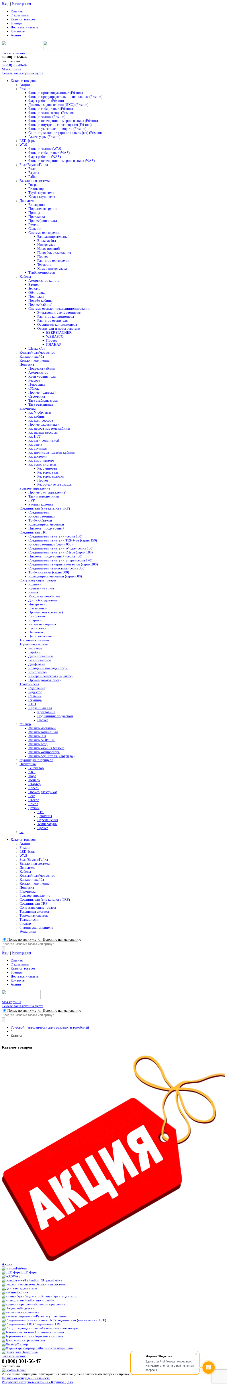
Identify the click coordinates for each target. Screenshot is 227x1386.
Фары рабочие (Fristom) (46, 101)
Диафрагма (36, 664)
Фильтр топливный (43, 732)
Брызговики (37, 608)
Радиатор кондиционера (55, 316)
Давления (44, 816)
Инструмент (37, 604)
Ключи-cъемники (41, 516)
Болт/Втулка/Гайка (34, 165)
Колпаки (34, 584)
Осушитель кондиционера (57, 324)
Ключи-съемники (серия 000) (50, 544)
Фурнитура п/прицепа (36, 760)
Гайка (32, 176)
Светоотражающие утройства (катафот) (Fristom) (65, 133)
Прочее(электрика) (42, 792)
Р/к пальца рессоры (43, 432)
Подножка (36, 296)
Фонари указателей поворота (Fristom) (57, 129)
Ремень (33, 224)
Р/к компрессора (40, 420)
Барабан (34, 652)
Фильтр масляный (42, 728)
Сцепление (36, 688)
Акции (16, 35)
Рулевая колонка (40, 504)
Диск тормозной (40, 656)
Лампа (33, 804)
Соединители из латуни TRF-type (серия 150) (62, 540)
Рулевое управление (35, 488)
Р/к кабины (36, 416)
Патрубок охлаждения (54, 252)
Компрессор (37, 672)
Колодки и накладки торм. (48, 668)
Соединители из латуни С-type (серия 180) (60, 552)
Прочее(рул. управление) (47, 492)
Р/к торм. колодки (50, 476)
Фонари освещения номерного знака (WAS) (61, 161)
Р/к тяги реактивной (43, 440)
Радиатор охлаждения (53, 260)
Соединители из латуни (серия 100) (55, 536)
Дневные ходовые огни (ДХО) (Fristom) (58, 105)
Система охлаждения (44, 232)
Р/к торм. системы (42, 464)
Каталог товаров (23, 19)
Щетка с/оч (36, 348)
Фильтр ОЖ (37, 736)
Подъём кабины (40, 300)
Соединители (38, 512)
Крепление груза (41, 588)
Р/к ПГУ (34, 436)
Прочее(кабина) (40, 304)
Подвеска (27, 364)
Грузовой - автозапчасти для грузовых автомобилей (50, 1027)
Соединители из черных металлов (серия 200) (63, 564)
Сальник (34, 228)
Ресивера (35, 648)
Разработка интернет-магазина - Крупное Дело (37, 1382)
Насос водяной (48, 248)
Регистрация (21, 4)
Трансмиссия (29, 684)
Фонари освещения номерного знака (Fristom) (63, 121)
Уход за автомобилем (44, 596)
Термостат (45, 264)
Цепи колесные (40, 636)
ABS (40, 812)
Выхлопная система (35, 180)
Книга (33, 592)
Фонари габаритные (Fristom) (50, 109)
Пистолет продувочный (46, 528)
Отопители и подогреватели (58, 328)
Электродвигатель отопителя (59, 312)
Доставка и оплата (25, 27)
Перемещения (47, 820)
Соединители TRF (33, 532)
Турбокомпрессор (41, 272)
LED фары (27, 141)
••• (21, 832)
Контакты (18, 31)
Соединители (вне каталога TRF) (45, 508)
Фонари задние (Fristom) (46, 117)
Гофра (32, 184)
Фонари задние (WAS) (45, 149)
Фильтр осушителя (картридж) (51, 756)
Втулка (33, 172)
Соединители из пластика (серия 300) (56, 568)
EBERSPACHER (59, 332)
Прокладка (36, 216)
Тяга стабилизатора (43, 400)
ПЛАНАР (53, 344)
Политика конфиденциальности (26, 1378)
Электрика (28, 764)
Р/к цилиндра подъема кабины (51, 452)
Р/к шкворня (37, 456)
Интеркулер (46, 244)
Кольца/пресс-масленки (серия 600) (55, 576)
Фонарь (34, 780)
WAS (23, 145)
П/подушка (36, 384)
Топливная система (34, 640)
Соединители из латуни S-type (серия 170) (60, 560)
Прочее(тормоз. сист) (44, 680)
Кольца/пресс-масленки (46, 524)
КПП (32, 704)
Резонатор (36, 188)
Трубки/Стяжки (40, 520)
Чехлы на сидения (42, 624)
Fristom (25, 89)
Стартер (34, 784)
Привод (34, 212)
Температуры (47, 824)
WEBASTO (55, 336)
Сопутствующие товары (38, 580)
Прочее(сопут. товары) (45, 612)
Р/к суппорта (47, 468)
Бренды (16, 23)
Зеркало (34, 288)
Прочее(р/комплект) (43, 424)
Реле (31, 796)
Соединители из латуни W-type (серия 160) (60, 548)
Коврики (35, 620)
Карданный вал (40, 708)
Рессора (34, 380)
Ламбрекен (36, 616)
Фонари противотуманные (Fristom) (55, 93)
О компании (20, 15)
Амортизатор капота (43, 280)
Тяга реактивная (40, 404)
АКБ (31, 772)
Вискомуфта (46, 240)
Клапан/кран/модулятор (37, 352)
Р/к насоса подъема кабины (49, 428)
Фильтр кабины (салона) (46, 748)
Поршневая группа (42, 208)
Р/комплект (28, 408)
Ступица (35, 700)
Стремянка (36, 396)
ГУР (31, 500)
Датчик (33, 808)
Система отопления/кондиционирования (59, 308)
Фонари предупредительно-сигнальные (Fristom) (65, 97)
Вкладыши (36, 204)
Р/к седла (35, 444)
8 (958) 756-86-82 (14, 65)
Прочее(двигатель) (42, 220)
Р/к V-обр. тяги (39, 412)
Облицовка (36, 292)
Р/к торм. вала (48, 472)
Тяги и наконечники (43, 496)
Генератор (36, 768)
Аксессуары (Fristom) (44, 137)
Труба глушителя (41, 192)
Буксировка (37, 628)
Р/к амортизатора (41, 460)
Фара (32, 776)
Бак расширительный (53, 236)
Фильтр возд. (38, 744)
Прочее (42, 256)
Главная (17, 11)
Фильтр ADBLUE (41, 740)
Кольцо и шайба (32, 356)
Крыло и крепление (34, 360)
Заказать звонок (14, 53)
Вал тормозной (39, 660)
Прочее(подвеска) (41, 392)
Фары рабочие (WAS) (44, 157)
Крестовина (46, 712)
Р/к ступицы (37, 448)
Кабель (33, 788)
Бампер (33, 284)
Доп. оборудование (42, 600)
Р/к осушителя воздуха (54, 484)
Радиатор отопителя (52, 320)
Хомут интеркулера (52, 268)
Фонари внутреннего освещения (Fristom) (60, 125)
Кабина (25, 276)
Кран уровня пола (42, 376)
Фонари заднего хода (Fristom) (51, 113)
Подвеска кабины (41, 368)
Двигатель (27, 200)
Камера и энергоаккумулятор (50, 676)
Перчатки (35, 632)
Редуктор (35, 692)
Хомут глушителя (41, 196)
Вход (5, 4)
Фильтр (25, 724)
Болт (31, 169)
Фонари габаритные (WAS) (49, 153)
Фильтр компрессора (44, 752)
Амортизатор (38, 372)
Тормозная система (34, 644)
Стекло (33, 800)
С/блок (33, 388)
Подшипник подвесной (55, 716)
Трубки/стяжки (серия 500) (48, 572)
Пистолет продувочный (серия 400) (55, 556)
